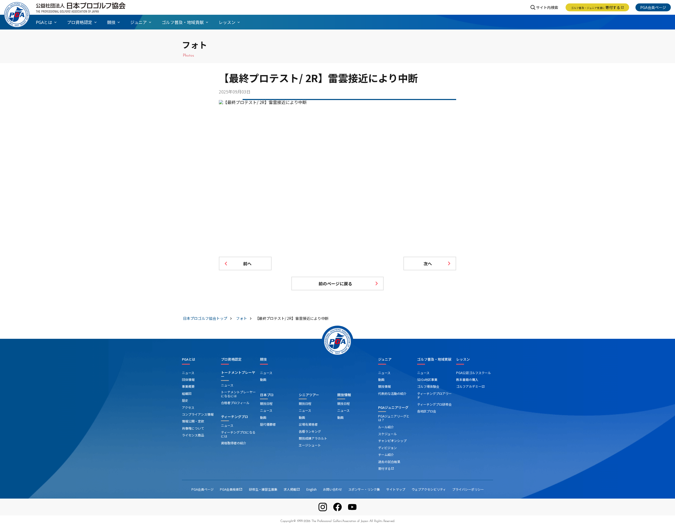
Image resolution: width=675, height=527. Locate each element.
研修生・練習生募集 (263, 489)
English (311, 489)
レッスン (463, 359)
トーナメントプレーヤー (238, 374)
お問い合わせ (332, 489)
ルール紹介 (386, 427)
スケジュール (387, 433)
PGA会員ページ (653, 7)
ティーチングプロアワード (434, 395)
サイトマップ (395, 489)
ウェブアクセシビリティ (429, 489)
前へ (247, 263)
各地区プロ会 (426, 411)
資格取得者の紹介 (233, 443)
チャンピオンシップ (392, 440)
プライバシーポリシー (468, 489)
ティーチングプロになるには (238, 434)
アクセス (188, 407)
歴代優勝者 (268, 424)
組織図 (186, 393)
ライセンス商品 (193, 435)
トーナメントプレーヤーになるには (238, 394)
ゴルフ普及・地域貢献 (434, 359)
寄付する (597, 7)
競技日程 (266, 403)
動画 (263, 379)
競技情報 (344, 394)
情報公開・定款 (193, 421)
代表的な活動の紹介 (392, 393)
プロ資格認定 (231, 359)
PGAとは (188, 359)
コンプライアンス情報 (198, 414)
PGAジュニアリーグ (393, 407)
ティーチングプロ (234, 416)
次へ (427, 263)
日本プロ (267, 394)
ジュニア (385, 359)
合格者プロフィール (235, 402)
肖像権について (193, 428)
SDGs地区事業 (427, 379)
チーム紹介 (386, 454)
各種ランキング (310, 431)
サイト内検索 (547, 7)
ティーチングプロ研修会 (434, 404)
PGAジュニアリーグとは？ (393, 418)
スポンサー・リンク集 (364, 489)
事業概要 (188, 386)
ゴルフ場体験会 (428, 386)
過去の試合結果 (389, 461)
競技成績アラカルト (313, 438)
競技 (263, 359)
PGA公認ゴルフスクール (473, 372)
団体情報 (188, 379)
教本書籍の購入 (467, 379)
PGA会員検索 (231, 489)
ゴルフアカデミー (470, 386)
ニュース (188, 372)
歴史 (185, 400)
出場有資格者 (308, 424)
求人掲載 (292, 489)
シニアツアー (309, 394)
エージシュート (310, 445)
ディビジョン (387, 447)
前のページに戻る (335, 283)
